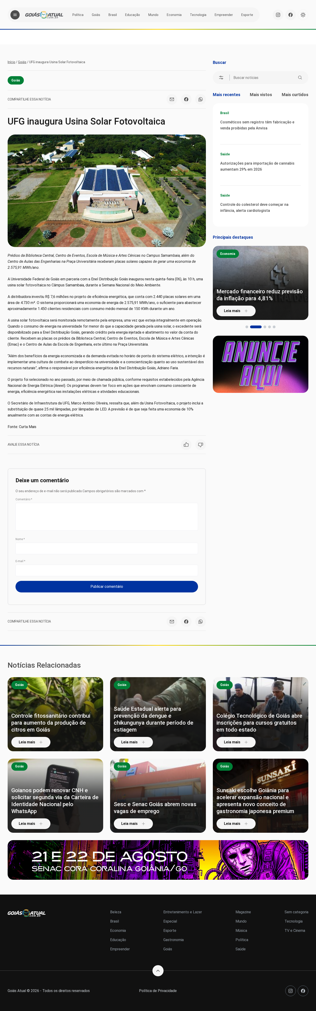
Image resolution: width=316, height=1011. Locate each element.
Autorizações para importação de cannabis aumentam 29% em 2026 (257, 166)
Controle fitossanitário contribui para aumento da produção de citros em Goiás (50, 723)
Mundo (153, 15)
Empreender (224, 15)
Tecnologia (198, 15)
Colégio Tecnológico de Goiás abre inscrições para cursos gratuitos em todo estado (259, 723)
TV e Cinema (295, 930)
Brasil (112, 15)
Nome (20, 539)
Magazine (243, 912)
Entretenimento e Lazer (182, 912)
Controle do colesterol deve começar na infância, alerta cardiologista (254, 207)
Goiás (96, 15)
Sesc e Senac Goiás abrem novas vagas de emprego (155, 807)
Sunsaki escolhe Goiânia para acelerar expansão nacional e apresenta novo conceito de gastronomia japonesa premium (255, 800)
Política (78, 15)
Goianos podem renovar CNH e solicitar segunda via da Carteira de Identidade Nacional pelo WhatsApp (55, 800)
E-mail (20, 561)
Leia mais (232, 311)
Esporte (247, 15)
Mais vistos (261, 94)
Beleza (115, 912)
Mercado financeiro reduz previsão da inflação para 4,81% (260, 295)
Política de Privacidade (158, 991)
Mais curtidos (295, 94)
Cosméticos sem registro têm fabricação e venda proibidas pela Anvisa (257, 125)
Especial (170, 921)
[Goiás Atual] (44, 15)
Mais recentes (226, 94)
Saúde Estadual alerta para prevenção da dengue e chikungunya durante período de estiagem (153, 719)
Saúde (225, 154)
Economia (174, 15)
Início (11, 62)
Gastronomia (173, 940)
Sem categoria (296, 912)
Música (241, 930)
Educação (132, 15)
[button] (246, 327)
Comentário (23, 499)
